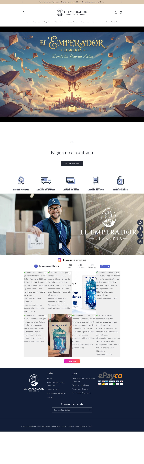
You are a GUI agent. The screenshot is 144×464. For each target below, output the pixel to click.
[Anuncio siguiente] (121, 2)
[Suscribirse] (89, 410)
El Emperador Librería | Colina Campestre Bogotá (40, 426)
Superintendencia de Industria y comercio (83, 379)
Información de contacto (81, 393)
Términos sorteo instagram (57, 393)
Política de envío (53, 389)
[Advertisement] (67, 447)
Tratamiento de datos (80, 389)
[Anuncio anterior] (22, 2)
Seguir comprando (72, 163)
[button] (23, 12)
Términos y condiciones (80, 385)
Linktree (50, 397)
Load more (72, 361)
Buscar (49, 378)
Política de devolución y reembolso (55, 383)
